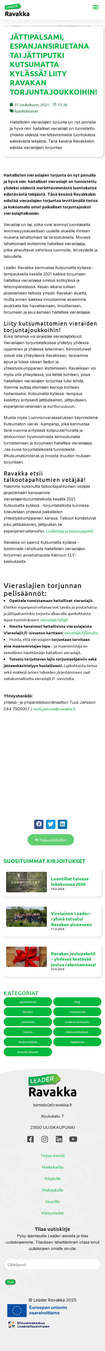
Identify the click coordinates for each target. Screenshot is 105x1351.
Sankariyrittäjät (28, 1042)
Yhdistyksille (52, 1189)
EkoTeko (28, 1012)
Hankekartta (52, 1166)
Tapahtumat (77, 1042)
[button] (95, 7)
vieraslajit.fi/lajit (54, 619)
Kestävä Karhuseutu (77, 1022)
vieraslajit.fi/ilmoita (81, 632)
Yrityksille (52, 1178)
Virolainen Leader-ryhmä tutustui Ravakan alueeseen (71, 918)
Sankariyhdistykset (77, 1032)
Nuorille (53, 1201)
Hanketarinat (77, 1012)
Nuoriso (27, 1032)
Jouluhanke (28, 1022)
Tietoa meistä (52, 1155)
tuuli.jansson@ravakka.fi (54, 708)
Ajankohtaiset (26, 110)
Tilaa (10, 1282)
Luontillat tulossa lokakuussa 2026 (70, 881)
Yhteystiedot (52, 1212)
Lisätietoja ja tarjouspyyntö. (70, 530)
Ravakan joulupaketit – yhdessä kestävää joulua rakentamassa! (73, 959)
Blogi (77, 1002)
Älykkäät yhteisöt (27, 1052)
